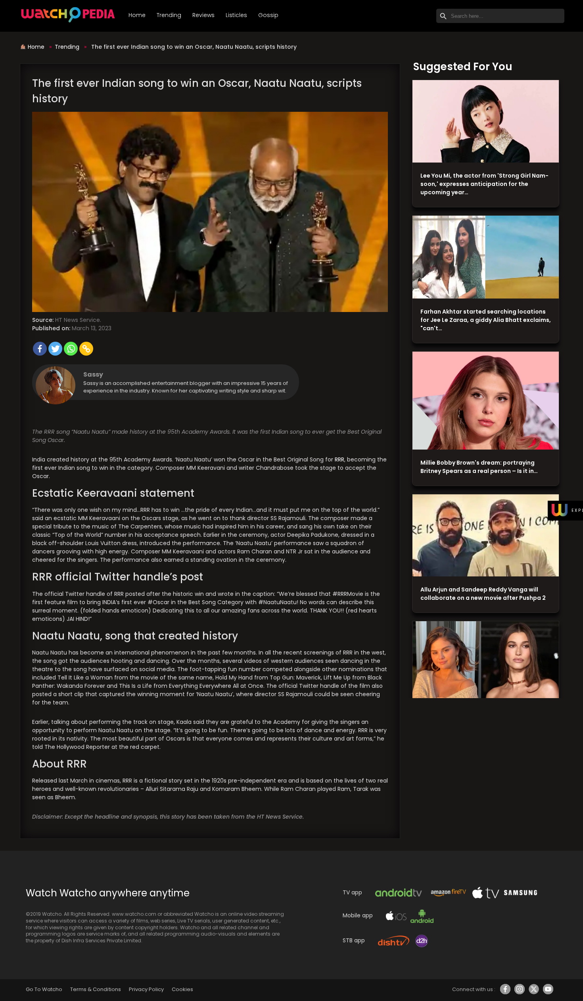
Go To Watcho (44, 989)
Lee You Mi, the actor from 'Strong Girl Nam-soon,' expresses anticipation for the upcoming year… (484, 184)
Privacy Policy (146, 989)
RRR (339, 459)
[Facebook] (40, 349)
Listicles (236, 15)
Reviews (203, 15)
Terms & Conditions (95, 989)
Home (137, 15)
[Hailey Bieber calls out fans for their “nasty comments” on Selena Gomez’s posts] (485, 662)
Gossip (268, 15)
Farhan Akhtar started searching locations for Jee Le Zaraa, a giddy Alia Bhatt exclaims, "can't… (485, 320)
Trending (169, 15)
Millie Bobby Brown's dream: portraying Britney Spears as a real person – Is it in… (479, 467)
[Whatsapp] (71, 349)
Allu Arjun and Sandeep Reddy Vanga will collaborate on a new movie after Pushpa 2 (483, 594)
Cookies (182, 989)
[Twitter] (55, 349)
